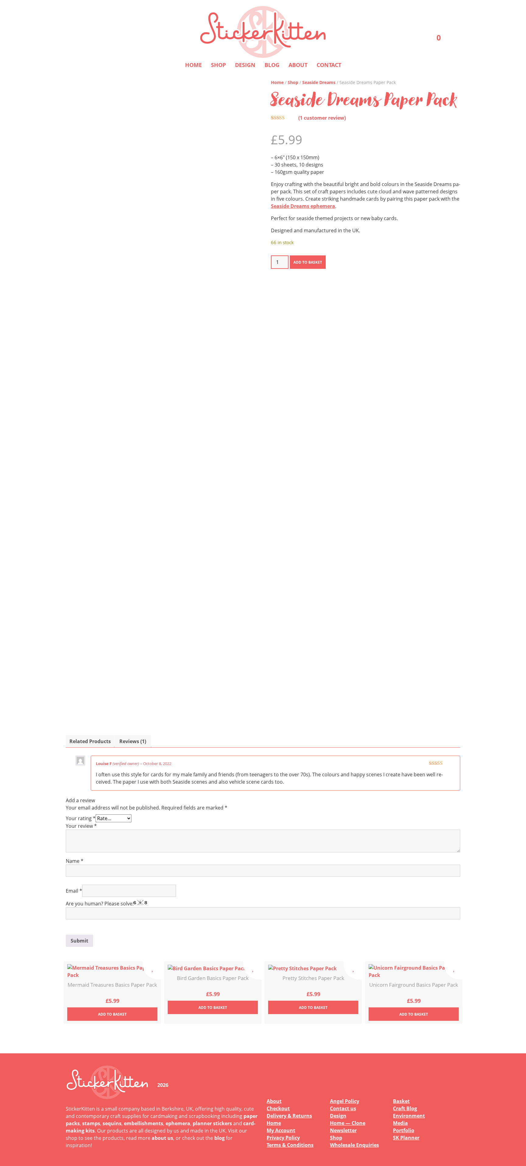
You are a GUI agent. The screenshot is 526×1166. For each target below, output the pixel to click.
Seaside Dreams (318, 82)
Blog (272, 64)
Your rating (81, 818)
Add (112, 1014)
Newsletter (343, 1130)
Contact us (343, 1108)
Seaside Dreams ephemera (303, 206)
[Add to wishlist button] (152, 970)
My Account (281, 1130)
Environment (409, 1115)
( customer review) (322, 117)
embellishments (143, 1123)
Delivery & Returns (289, 1115)
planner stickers (212, 1123)
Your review (81, 826)
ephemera (178, 1123)
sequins (112, 1123)
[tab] (90, 741)
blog (219, 1138)
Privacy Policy (283, 1137)
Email (74, 890)
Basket (401, 1101)
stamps (91, 1123)
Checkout (278, 1108)
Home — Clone (347, 1123)
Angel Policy (344, 1101)
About (298, 64)
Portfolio (403, 1130)
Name (74, 861)
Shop (218, 64)
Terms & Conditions (290, 1145)
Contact (329, 64)
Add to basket (307, 262)
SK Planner (406, 1137)
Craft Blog (405, 1108)
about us (162, 1138)
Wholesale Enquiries (354, 1145)
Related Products (90, 741)
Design (245, 64)
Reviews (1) (132, 741)
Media (400, 1123)
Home (193, 64)
